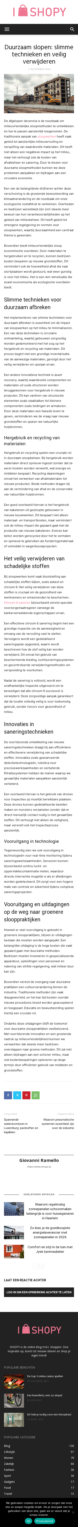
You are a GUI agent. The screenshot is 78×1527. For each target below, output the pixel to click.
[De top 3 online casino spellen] (14, 1381)
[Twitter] (17, 1095)
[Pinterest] (26, 1095)
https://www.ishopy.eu (39, 1166)
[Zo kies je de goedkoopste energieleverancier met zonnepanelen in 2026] (14, 1232)
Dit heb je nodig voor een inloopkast (49, 1414)
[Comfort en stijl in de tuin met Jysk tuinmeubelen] (14, 1252)
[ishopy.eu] (39, 12)
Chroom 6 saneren (17, 602)
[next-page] (41, 1266)
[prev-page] (35, 1266)
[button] (6, 29)
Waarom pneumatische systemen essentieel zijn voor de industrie (58, 1124)
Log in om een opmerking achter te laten (39, 1292)
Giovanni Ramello (39, 1160)
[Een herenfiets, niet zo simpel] (14, 1401)
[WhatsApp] (36, 1095)
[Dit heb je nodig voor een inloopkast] (14, 1420)
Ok (28, 1521)
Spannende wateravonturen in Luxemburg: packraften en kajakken (21, 1126)
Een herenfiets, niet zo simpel (44, 1395)
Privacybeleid (44, 1521)
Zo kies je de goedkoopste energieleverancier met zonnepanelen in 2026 (50, 1232)
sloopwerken (47, 136)
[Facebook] (8, 1095)
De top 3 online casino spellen (45, 1376)
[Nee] (73, 1512)
